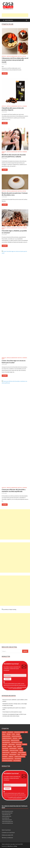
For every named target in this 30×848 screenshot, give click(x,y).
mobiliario (10, 746)
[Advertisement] (16, 15)
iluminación (4, 744)
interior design (12, 744)
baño (26, 732)
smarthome (23, 754)
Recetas (24, 56)
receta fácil (20, 748)
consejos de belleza (6, 736)
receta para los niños (14, 750)
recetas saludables (22, 752)
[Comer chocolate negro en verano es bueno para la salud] (15, 303)
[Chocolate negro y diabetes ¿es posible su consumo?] (15, 217)
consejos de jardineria (16, 736)
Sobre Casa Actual (6, 830)
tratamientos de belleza (7, 760)
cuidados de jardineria (6, 738)
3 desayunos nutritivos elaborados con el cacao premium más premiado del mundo (15, 60)
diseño (20, 738)
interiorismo (18, 744)
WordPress (10, 846)
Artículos (4, 56)
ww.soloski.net (5, 818)
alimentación (10, 732)
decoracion (15, 738)
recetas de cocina (5, 752)
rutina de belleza (12, 754)
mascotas (4, 746)
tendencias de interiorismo (7, 758)
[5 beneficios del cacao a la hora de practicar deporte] (15, 91)
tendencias (11, 756)
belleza (3, 734)
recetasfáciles (14, 752)
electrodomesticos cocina (16, 742)
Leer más (4, 73)
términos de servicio (17, 688)
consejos (18, 734)
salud (19, 754)
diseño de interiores (15, 740)
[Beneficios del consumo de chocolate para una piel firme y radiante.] (15, 139)
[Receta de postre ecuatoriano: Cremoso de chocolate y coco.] (15, 181)
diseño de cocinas (5, 740)
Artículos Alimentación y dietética (14, 56)
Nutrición (25, 106)
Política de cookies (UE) (7, 835)
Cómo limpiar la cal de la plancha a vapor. (12, 711)
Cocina (13, 734)
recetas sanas (5, 754)
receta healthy (5, 750)
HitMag (15, 846)
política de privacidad (21, 687)
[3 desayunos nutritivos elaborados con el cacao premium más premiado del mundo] (15, 41)
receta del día (5, 748)
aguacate (4, 732)
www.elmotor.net (6, 814)
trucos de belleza (17, 760)
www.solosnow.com (7, 819)
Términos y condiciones (7, 837)
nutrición (19, 746)
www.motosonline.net (7, 813)
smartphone (4, 756)
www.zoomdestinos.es (7, 823)
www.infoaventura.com (7, 811)
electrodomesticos (6, 742)
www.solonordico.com (7, 821)
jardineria (25, 744)
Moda (14, 746)
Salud (3, 152)
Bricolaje (8, 734)
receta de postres (12, 748)
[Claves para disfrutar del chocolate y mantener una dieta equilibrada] (15, 433)
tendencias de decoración (20, 756)
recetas (21, 750)
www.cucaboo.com (6, 816)
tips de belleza (18, 758)
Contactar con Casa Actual (8, 832)
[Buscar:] (15, 651)
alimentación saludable (19, 732)
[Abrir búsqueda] (26, 20)
